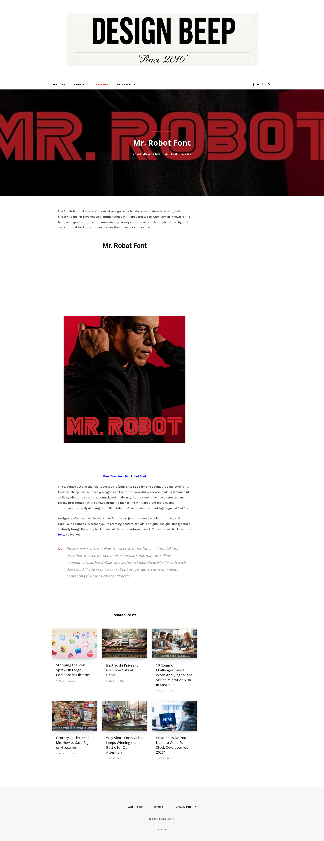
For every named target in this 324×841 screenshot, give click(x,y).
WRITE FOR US (126, 84)
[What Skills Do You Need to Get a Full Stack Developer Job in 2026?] (174, 716)
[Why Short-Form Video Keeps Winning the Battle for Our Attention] (124, 716)
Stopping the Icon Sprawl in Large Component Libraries (73, 670)
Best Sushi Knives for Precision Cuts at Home (123, 670)
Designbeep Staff (149, 154)
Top (163, 829)
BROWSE (79, 84)
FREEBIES (102, 84)
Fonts (168, 131)
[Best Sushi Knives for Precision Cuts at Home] (124, 643)
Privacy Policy (185, 807)
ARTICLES (58, 84)
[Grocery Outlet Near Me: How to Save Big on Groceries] (74, 716)
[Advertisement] (124, 282)
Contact (160, 807)
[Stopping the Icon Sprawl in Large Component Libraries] (74, 643)
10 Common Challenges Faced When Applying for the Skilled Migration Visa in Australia (174, 675)
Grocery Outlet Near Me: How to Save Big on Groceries (72, 742)
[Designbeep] (162, 40)
